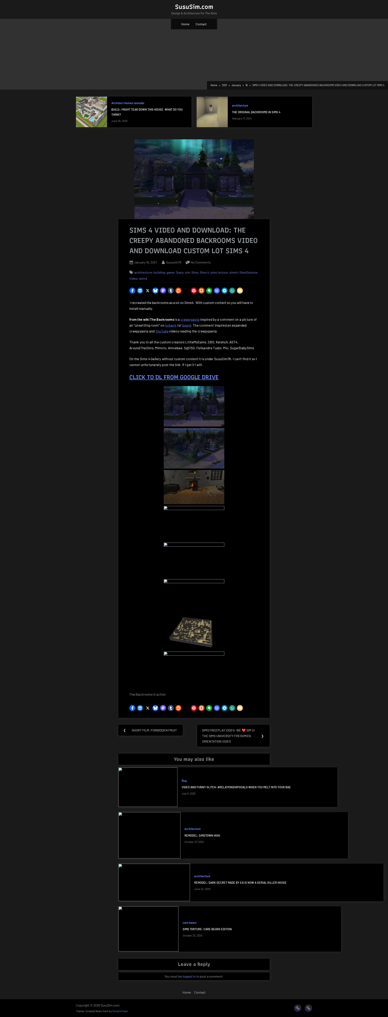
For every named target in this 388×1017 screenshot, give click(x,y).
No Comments (201, 262)
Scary (179, 272)
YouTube (162, 331)
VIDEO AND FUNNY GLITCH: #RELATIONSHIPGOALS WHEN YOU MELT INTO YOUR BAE (236, 787)
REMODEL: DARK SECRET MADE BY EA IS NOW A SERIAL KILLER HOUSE (240, 882)
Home (185, 24)
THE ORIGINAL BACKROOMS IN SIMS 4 (256, 112)
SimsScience (248, 272)
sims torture (219, 272)
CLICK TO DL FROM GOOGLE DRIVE (173, 377)
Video (133, 278)
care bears (189, 922)
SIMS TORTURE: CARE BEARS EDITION (207, 929)
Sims (194, 272)
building (159, 272)
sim (187, 272)
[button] (132, 291)
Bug (184, 780)
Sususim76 (173, 262)
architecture (240, 105)
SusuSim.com (194, 6)
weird (143, 278)
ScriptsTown (120, 1011)
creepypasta (189, 319)
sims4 (233, 272)
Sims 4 (204, 272)
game (170, 272)
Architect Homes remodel (127, 103)
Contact (201, 24)
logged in (189, 976)
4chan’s (170, 325)
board (186, 325)
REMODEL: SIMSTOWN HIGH (202, 835)
